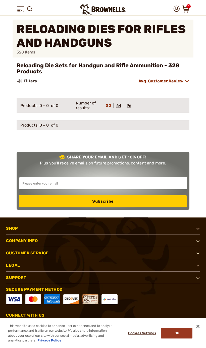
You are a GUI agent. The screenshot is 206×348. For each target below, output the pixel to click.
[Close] (197, 326)
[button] (21, 9)
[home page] (103, 9)
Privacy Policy (49, 340)
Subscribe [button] (103, 201)
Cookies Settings (142, 333)
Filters (30, 81)
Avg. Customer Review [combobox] (160, 81)
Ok (177, 333)
